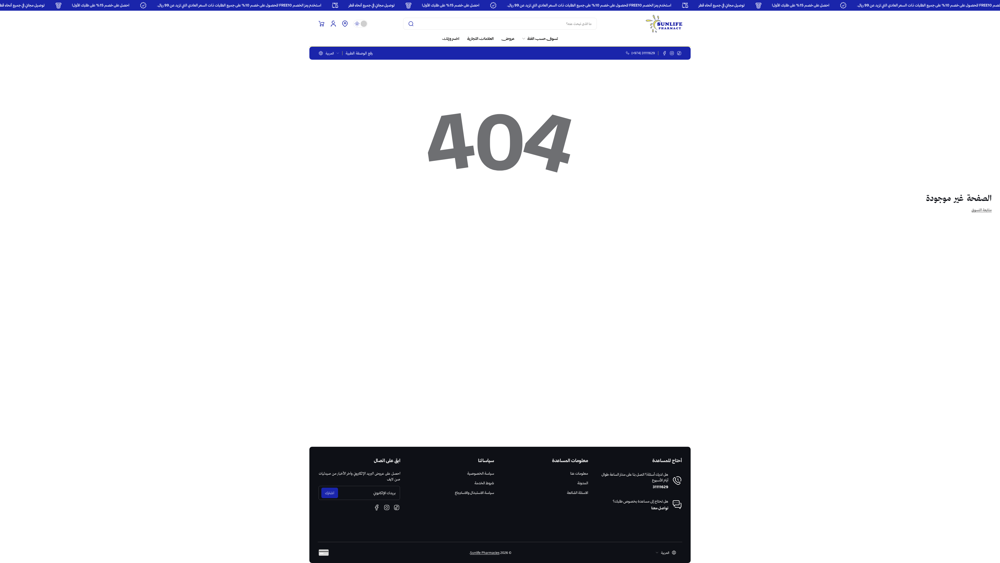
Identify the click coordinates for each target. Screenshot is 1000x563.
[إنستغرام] (672, 53)
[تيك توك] (679, 53)
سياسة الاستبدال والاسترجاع (474, 492)
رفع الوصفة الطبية (359, 53)
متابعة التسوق (982, 209)
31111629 (660, 487)
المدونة (582, 483)
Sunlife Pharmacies (484, 552)
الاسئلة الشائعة (577, 492)
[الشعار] (664, 24)
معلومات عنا (579, 473)
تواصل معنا (659, 508)
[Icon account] (333, 24)
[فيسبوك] (664, 53)
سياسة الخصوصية (480, 473)
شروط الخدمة (484, 483)
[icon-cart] (321, 23)
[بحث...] (411, 24)
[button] (345, 24)
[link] (538, 38)
